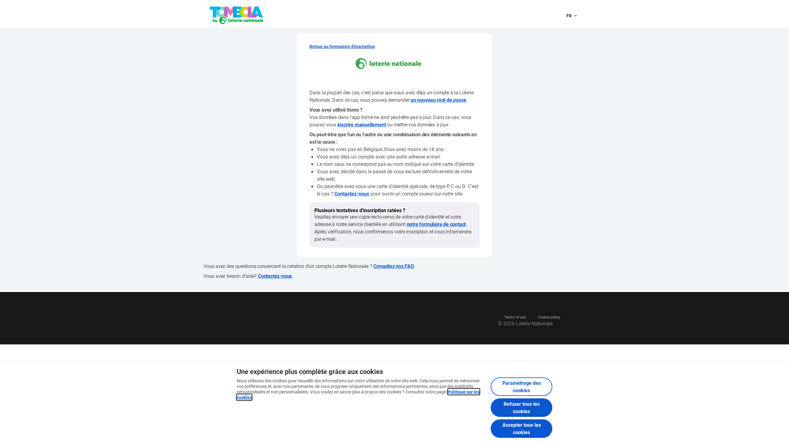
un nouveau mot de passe (438, 100)
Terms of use (515, 316)
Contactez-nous (351, 193)
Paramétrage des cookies (521, 386)
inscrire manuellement (361, 124)
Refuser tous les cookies (522, 407)
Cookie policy (549, 316)
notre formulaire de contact (436, 224)
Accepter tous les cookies (521, 428)
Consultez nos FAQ (393, 266)
